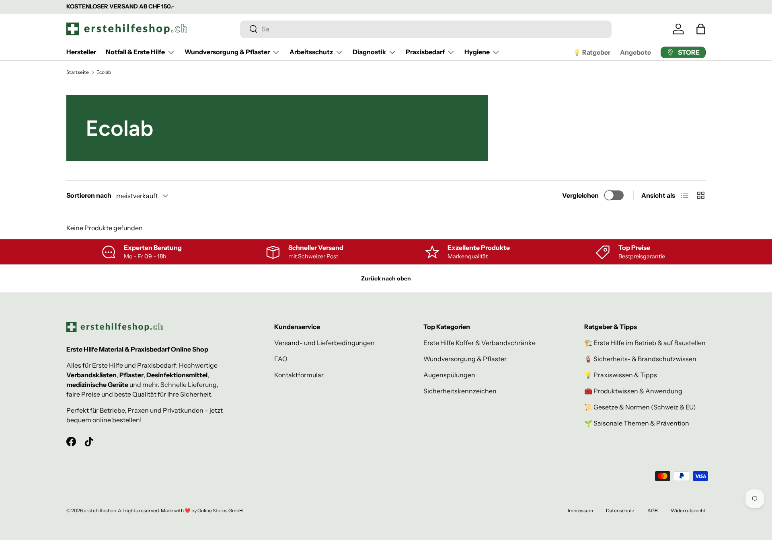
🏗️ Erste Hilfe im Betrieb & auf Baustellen (645, 343)
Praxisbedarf (425, 52)
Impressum (580, 510)
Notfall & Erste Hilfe (135, 52)
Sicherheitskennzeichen (460, 391)
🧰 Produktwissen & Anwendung (633, 391)
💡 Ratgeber (591, 52)
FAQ (280, 359)
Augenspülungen (449, 375)
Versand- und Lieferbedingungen (324, 343)
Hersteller (81, 52)
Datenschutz (620, 510)
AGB (652, 510)
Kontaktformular (299, 375)
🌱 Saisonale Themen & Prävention (636, 423)
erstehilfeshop (100, 510)
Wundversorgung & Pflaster (227, 52)
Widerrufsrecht (688, 510)
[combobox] (426, 29)
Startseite (77, 72)
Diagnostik (369, 52)
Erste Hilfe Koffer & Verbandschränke (479, 343)
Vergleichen (580, 195)
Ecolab (103, 72)
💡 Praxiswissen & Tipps (620, 375)
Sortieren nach (88, 195)
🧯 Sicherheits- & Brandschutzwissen (640, 359)
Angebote (635, 52)
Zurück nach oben (386, 278)
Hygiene (477, 52)
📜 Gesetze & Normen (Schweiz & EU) (640, 407)
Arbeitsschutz (311, 52)
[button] (701, 29)
